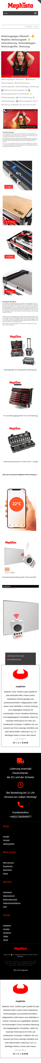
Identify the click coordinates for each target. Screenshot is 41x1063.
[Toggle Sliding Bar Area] (39, 2)
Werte (19, 963)
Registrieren (8, 866)
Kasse (5, 874)
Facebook (7, 933)
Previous (28, 27)
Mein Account (8, 863)
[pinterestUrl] (22, 744)
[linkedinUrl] (27, 744)
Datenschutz (22, 965)
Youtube (6, 929)
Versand (6, 840)
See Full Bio (20, 739)
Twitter (5, 936)
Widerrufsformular (10, 900)
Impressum (7, 892)
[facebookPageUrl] (14, 744)
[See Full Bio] (25, 739)
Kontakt (6, 837)
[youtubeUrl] (25, 744)
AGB (5, 907)
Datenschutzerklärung (11, 903)
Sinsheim (20, 956)
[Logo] (20, 948)
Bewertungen (30, 963)
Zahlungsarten (8, 844)
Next (36, 27)
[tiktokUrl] (20, 744)
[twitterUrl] (16, 744)
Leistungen (24, 961)
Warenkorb (7, 870)
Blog (23, 963)
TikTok (5, 940)
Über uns (8, 963)
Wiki (34, 961)
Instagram (7, 926)
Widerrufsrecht (9, 896)
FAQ (30, 961)
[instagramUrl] (18, 744)
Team (14, 963)
